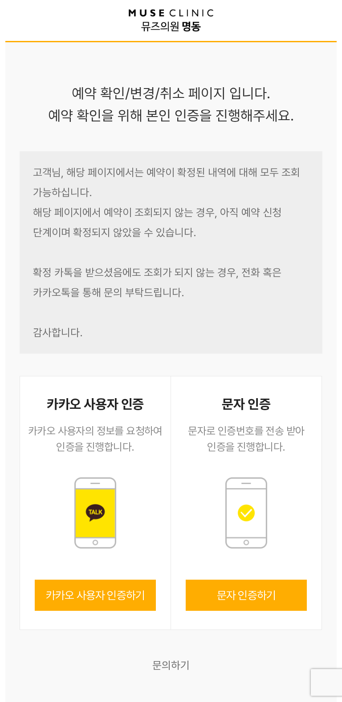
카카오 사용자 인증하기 (95, 595)
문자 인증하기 (246, 595)
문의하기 (171, 665)
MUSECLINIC (171, 20)
